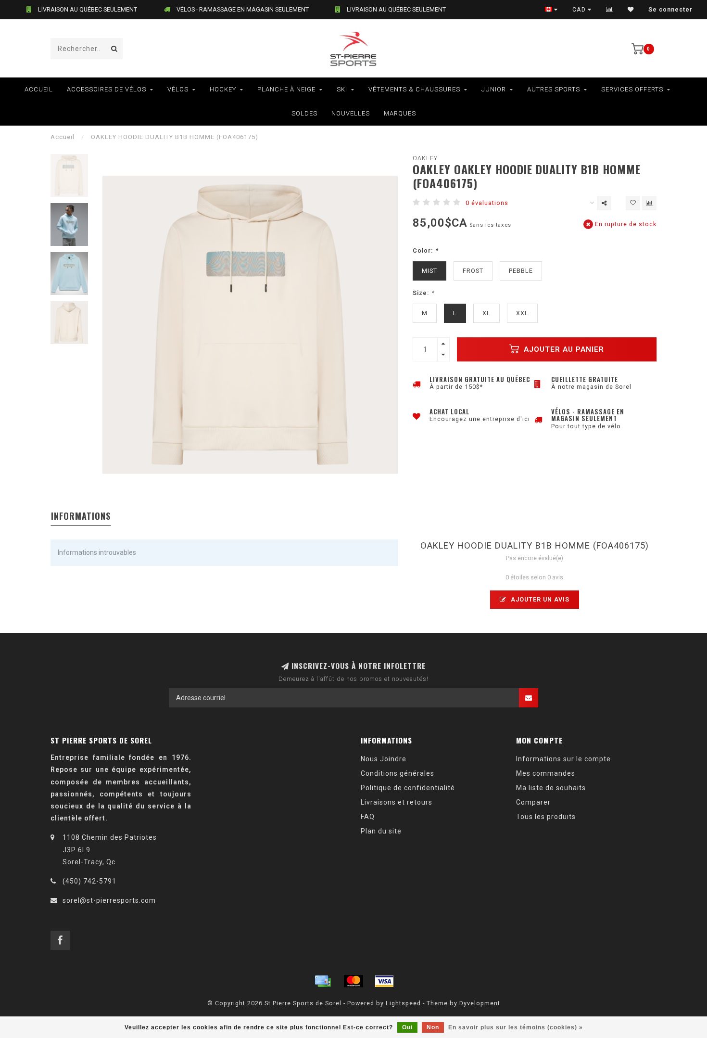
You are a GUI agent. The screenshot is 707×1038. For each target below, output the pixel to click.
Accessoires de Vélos (106, 89)
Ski (342, 89)
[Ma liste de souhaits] (631, 9)
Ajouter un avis (539, 599)
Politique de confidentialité (408, 788)
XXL (522, 313)
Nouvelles (350, 113)
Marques (400, 113)
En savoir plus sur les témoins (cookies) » (515, 1027)
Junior (493, 89)
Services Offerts (632, 89)
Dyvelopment (479, 1003)
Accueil (39, 89)
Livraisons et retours (396, 802)
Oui (407, 1027)
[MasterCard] (353, 981)
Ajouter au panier (562, 349)
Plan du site (381, 831)
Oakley (425, 158)
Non (433, 1027)
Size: (423, 292)
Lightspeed (403, 1003)
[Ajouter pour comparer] (649, 203)
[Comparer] (609, 9)
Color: (425, 250)
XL (486, 313)
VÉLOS (178, 89)
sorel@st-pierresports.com (109, 900)
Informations (81, 516)
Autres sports (553, 89)
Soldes (304, 113)
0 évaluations (487, 202)
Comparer (533, 802)
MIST (429, 270)
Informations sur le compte (563, 759)
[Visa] (384, 981)
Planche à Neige (286, 89)
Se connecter (670, 9)
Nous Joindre (383, 759)
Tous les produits (546, 816)
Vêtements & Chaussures (414, 89)
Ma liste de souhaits (551, 788)
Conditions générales (397, 773)
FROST (473, 270)
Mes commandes (545, 773)
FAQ (368, 816)
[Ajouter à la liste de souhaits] (633, 203)
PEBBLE (521, 270)
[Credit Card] (323, 981)
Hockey (223, 89)
